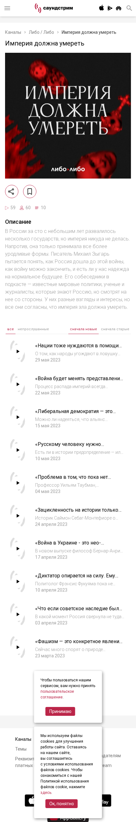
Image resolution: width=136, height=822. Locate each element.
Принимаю (60, 711)
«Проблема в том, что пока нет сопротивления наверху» (71, 480)
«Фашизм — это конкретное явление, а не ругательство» (79, 644)
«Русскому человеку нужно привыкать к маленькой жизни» (73, 447)
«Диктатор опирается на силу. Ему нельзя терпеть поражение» (75, 579)
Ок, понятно (61, 803)
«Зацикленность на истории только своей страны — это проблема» (76, 513)
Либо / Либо (41, 32)
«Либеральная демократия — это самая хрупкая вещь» (74, 414)
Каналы (13, 32)
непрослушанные (33, 329)
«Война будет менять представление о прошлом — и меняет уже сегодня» (79, 381)
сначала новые (83, 329)
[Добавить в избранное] (29, 191)
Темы (21, 749)
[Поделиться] (11, 191)
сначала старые (115, 329)
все (10, 329)
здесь (45, 792)
